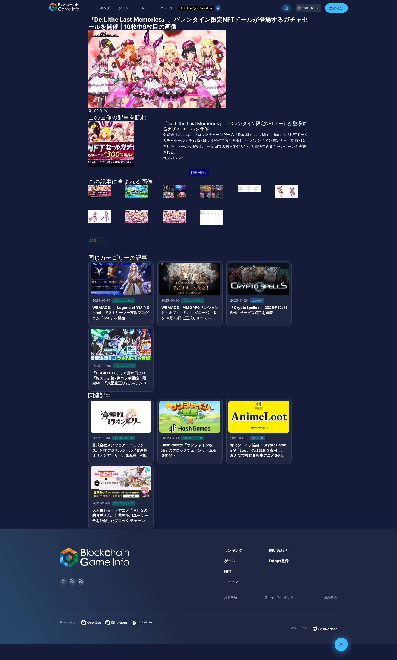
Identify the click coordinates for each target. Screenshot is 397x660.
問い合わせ (278, 550)
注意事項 (330, 597)
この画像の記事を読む (117, 117)
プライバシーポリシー (280, 597)
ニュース (231, 581)
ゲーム (123, 8)
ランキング (102, 8)
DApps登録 (279, 561)
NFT (145, 8)
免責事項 (230, 597)
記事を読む (198, 172)
